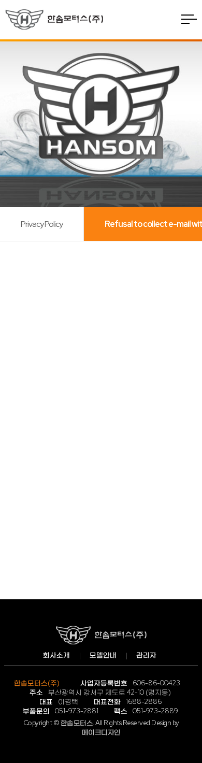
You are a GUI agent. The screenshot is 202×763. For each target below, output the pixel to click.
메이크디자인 (101, 732)
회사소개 (56, 655)
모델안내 (103, 655)
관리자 (146, 655)
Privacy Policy (42, 224)
